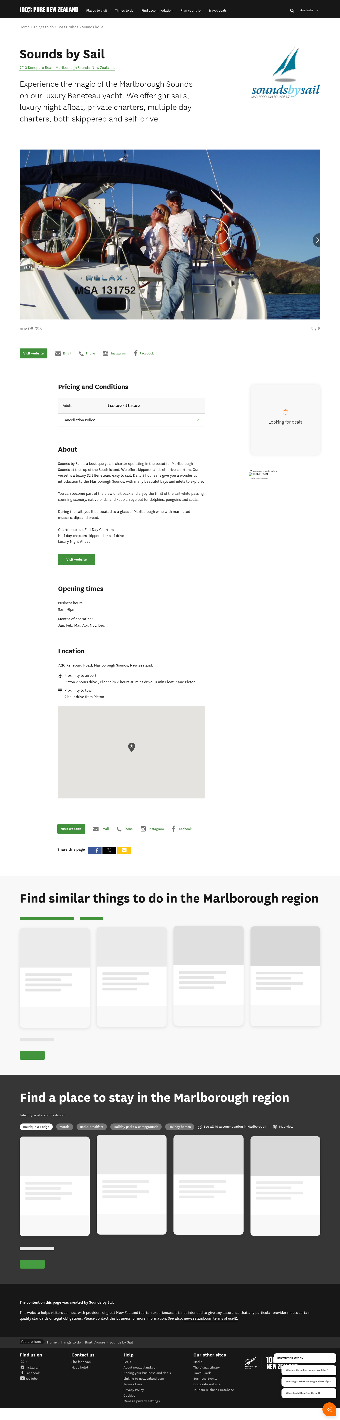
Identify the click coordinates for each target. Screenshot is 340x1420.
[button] (96, 10)
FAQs (127, 1362)
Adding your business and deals (147, 1373)
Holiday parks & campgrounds (136, 1127)
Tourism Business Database (213, 1390)
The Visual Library (206, 1367)
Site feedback (81, 1362)
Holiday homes (180, 1127)
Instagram (32, 1367)
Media (197, 1362)
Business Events (205, 1379)
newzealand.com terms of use (210, 1318)
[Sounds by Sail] (285, 72)
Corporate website (207, 1384)
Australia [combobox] (307, 10)
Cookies (129, 1396)
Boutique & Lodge (36, 1127)
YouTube (31, 1379)
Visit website (33, 353)
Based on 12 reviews (259, 478)
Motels (65, 1127)
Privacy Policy (134, 1390)
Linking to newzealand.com (144, 1379)
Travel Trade (202, 1373)
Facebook (32, 1373)
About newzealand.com (141, 1367)
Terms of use (133, 1384)
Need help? (79, 1367)
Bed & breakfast (91, 1127)
